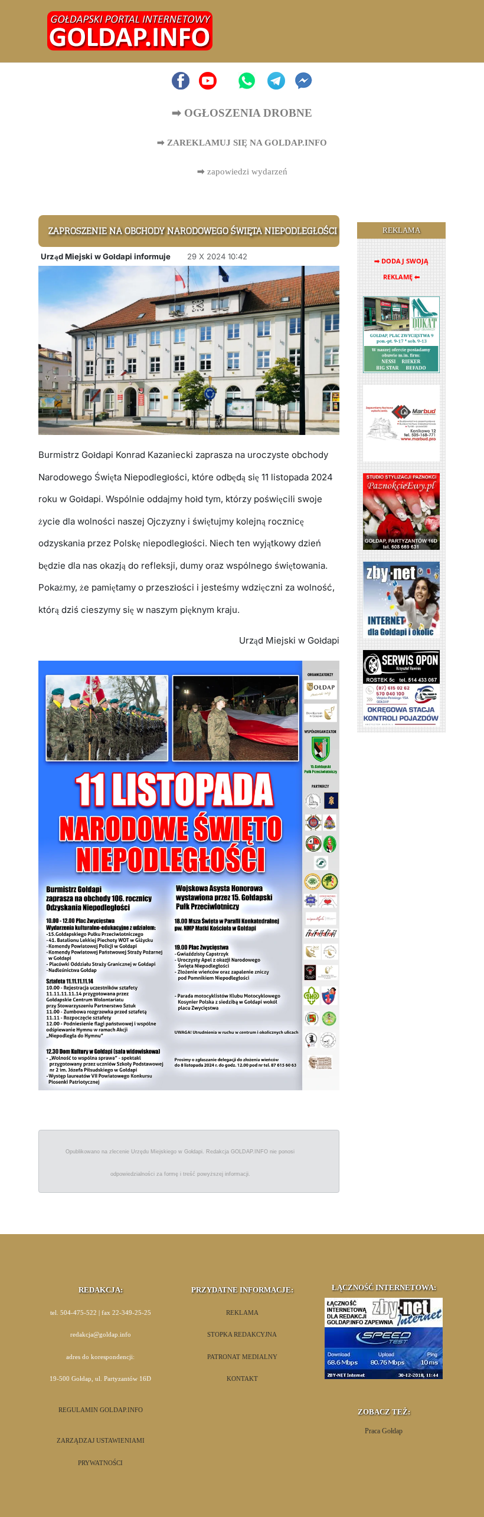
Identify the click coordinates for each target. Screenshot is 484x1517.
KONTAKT (242, 1379)
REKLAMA (242, 1313)
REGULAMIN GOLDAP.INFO (100, 1410)
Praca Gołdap (384, 1431)
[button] (423, 31)
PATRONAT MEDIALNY (242, 1357)
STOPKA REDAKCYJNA (242, 1334)
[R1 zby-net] (401, 599)
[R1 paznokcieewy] (401, 511)
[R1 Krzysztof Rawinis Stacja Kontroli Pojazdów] (401, 688)
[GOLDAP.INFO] (129, 30)
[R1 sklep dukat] (401, 334)
